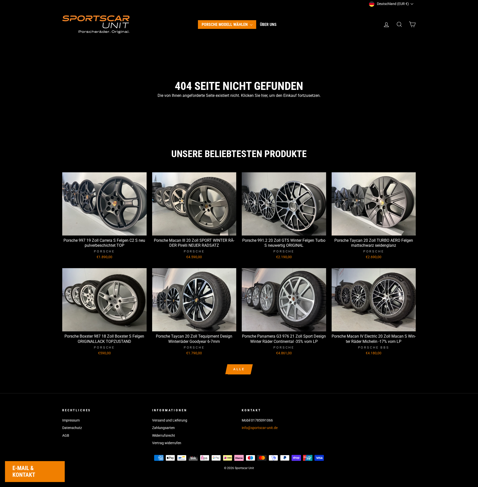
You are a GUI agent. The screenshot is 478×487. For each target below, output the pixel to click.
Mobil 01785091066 (257, 420)
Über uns (268, 24)
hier (264, 95)
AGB (65, 435)
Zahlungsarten (163, 428)
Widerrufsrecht (163, 435)
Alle (239, 369)
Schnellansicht (104, 230)
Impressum (71, 420)
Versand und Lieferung (169, 420)
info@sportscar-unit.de (260, 428)
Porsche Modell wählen (225, 24)
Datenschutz (72, 428)
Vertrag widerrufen (166, 443)
